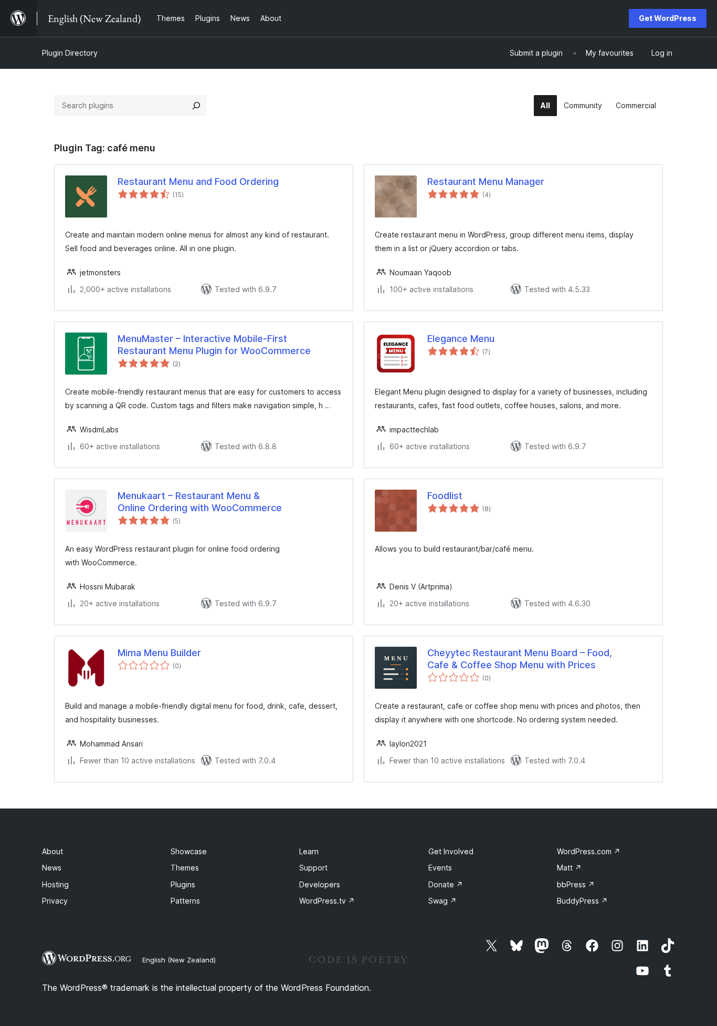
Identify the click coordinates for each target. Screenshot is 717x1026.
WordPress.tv (327, 900)
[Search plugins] (196, 105)
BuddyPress (582, 900)
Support (313, 867)
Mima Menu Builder (159, 652)
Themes (185, 867)
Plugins (183, 884)
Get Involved (450, 851)
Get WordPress (668, 18)
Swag (442, 900)
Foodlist (444, 495)
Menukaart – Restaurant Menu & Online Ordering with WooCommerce (200, 501)
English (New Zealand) (179, 960)
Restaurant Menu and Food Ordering (198, 181)
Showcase (189, 851)
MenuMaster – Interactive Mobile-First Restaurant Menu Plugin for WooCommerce (214, 344)
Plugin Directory (70, 52)
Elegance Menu (460, 338)
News (51, 867)
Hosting (55, 884)
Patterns (185, 900)
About (52, 851)
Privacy (55, 900)
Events (440, 867)
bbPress (576, 884)
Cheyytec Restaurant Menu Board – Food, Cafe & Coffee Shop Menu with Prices (519, 658)
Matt (569, 867)
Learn (309, 851)
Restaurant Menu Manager (485, 181)
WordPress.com (588, 851)
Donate (445, 884)
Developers (319, 884)
